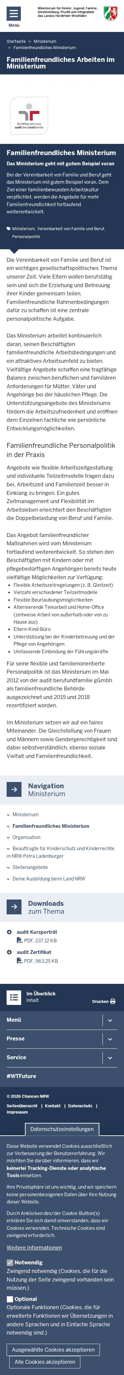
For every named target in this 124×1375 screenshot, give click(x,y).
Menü (14, 1019)
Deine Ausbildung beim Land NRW (49, 879)
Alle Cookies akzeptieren (45, 1362)
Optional (26, 1299)
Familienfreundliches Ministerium (51, 826)
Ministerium (23, 228)
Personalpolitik (26, 236)
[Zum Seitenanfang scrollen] (110, 1362)
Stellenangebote (30, 867)
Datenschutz (80, 1106)
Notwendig (29, 1262)
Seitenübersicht (22, 1106)
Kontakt (53, 1106)
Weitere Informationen (34, 1247)
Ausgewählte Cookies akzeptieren (53, 1349)
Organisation (26, 837)
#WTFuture (21, 1076)
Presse (15, 1038)
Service (16, 1057)
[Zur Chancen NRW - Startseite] (77, 14)
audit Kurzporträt (37, 932)
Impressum (17, 1112)
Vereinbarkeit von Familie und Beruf (70, 228)
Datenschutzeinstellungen (62, 1129)
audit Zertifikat (34, 952)
